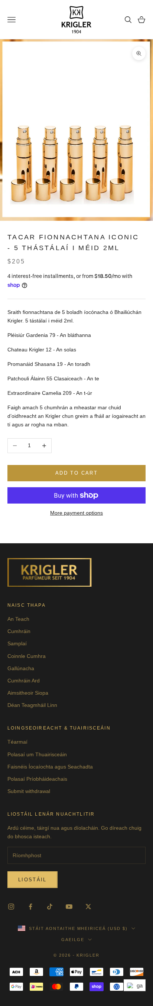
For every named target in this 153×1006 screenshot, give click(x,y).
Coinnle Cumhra (26, 656)
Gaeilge (72, 939)
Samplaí (17, 643)
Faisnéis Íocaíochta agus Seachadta (50, 767)
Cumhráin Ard (23, 681)
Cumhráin (18, 631)
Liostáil (32, 879)
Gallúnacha (20, 668)
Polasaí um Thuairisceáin (37, 754)
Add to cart (76, 473)
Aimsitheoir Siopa (27, 693)
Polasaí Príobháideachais (37, 779)
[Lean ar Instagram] (11, 906)
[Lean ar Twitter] (88, 906)
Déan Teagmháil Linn (32, 705)
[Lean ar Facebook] (30, 906)
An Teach (18, 619)
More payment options (76, 513)
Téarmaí (17, 742)
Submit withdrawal (28, 791)
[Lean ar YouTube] (69, 906)
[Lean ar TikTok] (49, 906)
